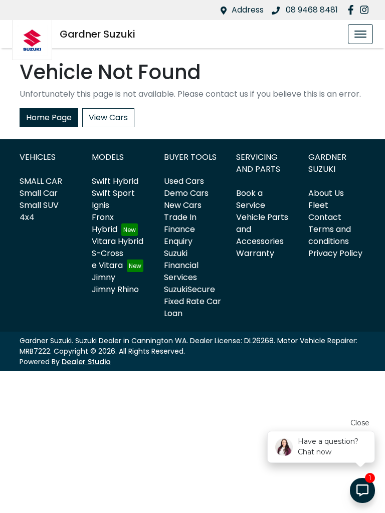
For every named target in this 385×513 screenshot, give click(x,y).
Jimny (103, 277)
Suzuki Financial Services (181, 265)
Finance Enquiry (179, 235)
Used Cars (184, 181)
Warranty (255, 253)
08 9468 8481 (311, 10)
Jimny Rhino (115, 289)
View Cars (108, 117)
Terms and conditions (329, 235)
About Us (326, 193)
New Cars (183, 205)
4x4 (27, 217)
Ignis (100, 205)
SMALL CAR (41, 181)
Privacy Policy (335, 253)
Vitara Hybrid (117, 241)
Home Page (49, 117)
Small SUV (39, 205)
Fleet (318, 205)
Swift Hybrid (115, 181)
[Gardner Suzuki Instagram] (366, 10)
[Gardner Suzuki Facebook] (352, 10)
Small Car (39, 193)
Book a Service (250, 199)
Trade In (180, 217)
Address (248, 10)
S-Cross (107, 253)
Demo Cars (186, 193)
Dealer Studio (86, 362)
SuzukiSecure (189, 289)
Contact (324, 217)
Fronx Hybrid (104, 223)
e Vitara (107, 265)
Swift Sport (113, 193)
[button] (360, 34)
